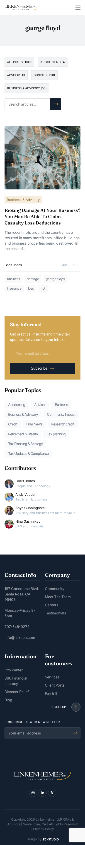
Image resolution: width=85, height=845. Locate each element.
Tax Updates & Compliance (28, 453)
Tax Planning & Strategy (25, 443)
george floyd (55, 279)
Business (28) (44, 75)
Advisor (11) (16, 75)
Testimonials (55, 613)
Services (52, 677)
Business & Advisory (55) (27, 88)
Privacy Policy (43, 829)
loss (31, 288)
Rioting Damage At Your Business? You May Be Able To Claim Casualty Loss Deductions (42, 216)
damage (33, 279)
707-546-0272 (17, 626)
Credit (12, 424)
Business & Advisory (23, 200)
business (13, 279)
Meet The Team (58, 597)
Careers (51, 605)
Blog (8, 700)
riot (43, 288)
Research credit (62, 424)
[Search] (55, 104)
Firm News (34, 424)
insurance (14, 288)
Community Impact (61, 414)
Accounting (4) (53, 62)
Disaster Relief (17, 691)
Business (61, 404)
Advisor (40, 404)
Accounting (16, 404)
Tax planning (56, 434)
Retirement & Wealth (23, 434)
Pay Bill (51, 693)
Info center (14, 670)
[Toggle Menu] (77, 7)
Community (54, 588)
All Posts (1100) (19, 62)
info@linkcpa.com (20, 637)
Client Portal (55, 685)
